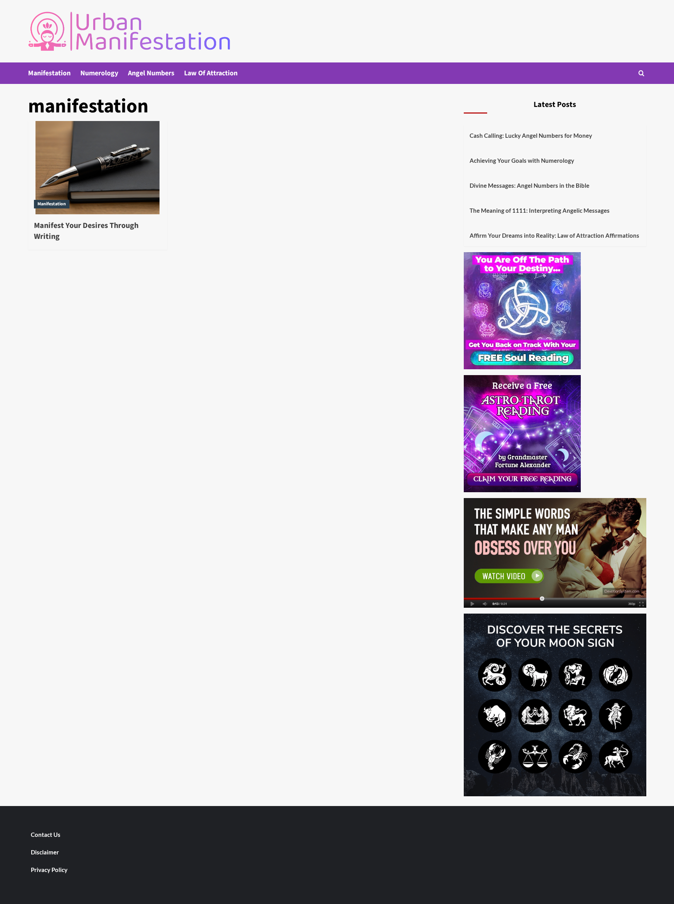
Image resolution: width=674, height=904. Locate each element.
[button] (641, 73)
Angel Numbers (151, 73)
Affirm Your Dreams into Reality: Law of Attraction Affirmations (554, 235)
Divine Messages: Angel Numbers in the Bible (529, 185)
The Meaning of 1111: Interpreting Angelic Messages (540, 210)
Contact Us (45, 834)
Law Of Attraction (211, 73)
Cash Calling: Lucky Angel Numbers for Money (531, 135)
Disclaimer (45, 852)
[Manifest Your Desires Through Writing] (97, 167)
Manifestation (49, 73)
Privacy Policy (49, 869)
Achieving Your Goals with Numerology (522, 160)
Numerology (99, 73)
